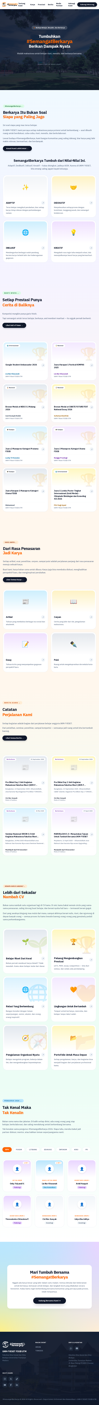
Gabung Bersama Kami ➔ (50, 1300)
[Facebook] (10, 1385)
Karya (32, 5)
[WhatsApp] (70, 1348)
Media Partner (59, 4)
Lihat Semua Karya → (15, 580)
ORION (38, 1347)
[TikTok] (16, 1379)
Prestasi (41, 5)
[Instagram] (4, 1379)
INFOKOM (63, 1149)
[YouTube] (4, 1385)
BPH (7, 1149)
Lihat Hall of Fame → (14, 325)
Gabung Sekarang (87, 5)
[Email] (76, 1348)
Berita (50, 5)
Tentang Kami (21, 4)
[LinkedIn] (16, 1385)
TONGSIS (39, 1351)
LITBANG (33, 1149)
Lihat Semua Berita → (15, 738)
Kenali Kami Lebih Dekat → (17, 148)
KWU (76, 1149)
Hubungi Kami (71, 4)
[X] (10, 1379)
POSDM (19, 1149)
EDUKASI (48, 1149)
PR (86, 1149)
